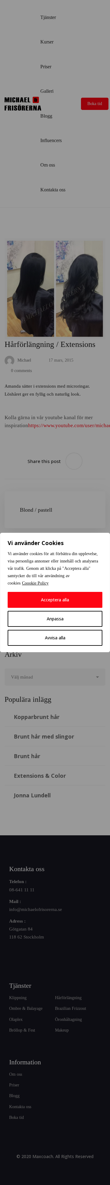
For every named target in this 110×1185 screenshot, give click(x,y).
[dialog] (55, 592)
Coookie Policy (35, 583)
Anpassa (55, 619)
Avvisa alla (55, 638)
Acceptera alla (55, 600)
